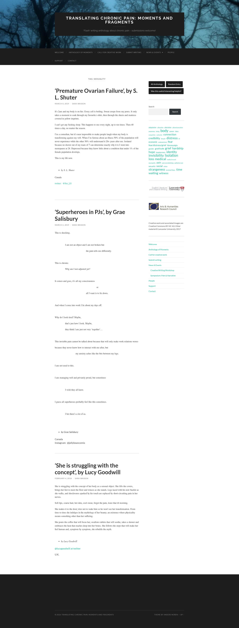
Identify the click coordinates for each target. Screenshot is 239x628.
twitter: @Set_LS (63, 183)
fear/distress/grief (157, 145)
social (159, 165)
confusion (159, 135)
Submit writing (133, 52)
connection (169, 134)
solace (165, 166)
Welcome (59, 52)
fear (170, 141)
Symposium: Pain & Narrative (163, 275)
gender (151, 149)
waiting (153, 173)
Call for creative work (109, 52)
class (177, 131)
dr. (179, 138)
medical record (171, 159)
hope (152, 151)
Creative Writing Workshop (162, 270)
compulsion (152, 135)
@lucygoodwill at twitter (68, 548)
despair (163, 138)
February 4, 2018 (63, 478)
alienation (160, 127)
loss (151, 158)
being (157, 131)
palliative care (179, 163)
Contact (72, 61)
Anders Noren (171, 615)
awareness (152, 131)
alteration (167, 127)
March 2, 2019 (62, 225)
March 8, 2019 (62, 104)
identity (171, 151)
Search (151, 106)
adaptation (152, 127)
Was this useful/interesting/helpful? (166, 91)
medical (160, 158)
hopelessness (160, 152)
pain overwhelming (168, 163)
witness (163, 173)
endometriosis (162, 142)
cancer (171, 131)
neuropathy (152, 163)
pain (159, 162)
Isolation (171, 155)
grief (168, 148)
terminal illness (170, 170)
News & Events (153, 52)
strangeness (157, 169)
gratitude (159, 148)
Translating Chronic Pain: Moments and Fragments (119, 20)
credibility (154, 138)
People (171, 52)
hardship (177, 148)
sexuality (152, 166)
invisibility (156, 155)
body (164, 130)
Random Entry (174, 84)
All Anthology (157, 84)
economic (153, 142)
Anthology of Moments (81, 52)
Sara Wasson (79, 104)
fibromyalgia (172, 145)
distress (172, 137)
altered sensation (177, 127)
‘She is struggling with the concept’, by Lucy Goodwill (87, 468)
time (179, 169)
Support (59, 61)
